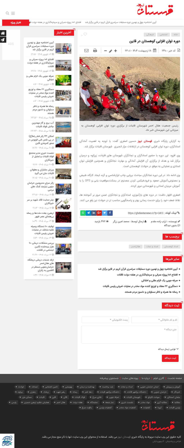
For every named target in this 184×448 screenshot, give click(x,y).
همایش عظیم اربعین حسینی (36, 402)
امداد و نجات (152, 247)
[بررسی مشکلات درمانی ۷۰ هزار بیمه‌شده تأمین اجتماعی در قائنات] (49, 249)
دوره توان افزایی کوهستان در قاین (154, 41)
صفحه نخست (175, 378)
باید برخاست (107, 386)
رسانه (75, 392)
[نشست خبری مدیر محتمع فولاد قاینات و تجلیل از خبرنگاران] (49, 159)
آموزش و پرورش (173, 386)
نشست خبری (127, 402)
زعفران (33, 392)
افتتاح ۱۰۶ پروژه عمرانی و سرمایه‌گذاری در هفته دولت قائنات (66, 22)
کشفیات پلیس (105, 407)
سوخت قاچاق (154, 397)
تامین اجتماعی (51, 386)
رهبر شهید (60, 392)
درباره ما (146, 378)
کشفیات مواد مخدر (127, 407)
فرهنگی (149, 35)
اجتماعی (163, 35)
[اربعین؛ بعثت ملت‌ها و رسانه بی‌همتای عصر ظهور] (49, 217)
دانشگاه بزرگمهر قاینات (109, 392)
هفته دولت (77, 402)
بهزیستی (68, 386)
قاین (54, 397)
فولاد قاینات (80, 397)
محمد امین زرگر (121, 221)
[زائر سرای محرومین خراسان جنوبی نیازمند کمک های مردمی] (49, 189)
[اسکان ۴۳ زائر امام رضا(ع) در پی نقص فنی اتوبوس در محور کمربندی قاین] (49, 142)
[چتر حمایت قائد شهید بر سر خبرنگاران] (49, 204)
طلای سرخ (97, 397)
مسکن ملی (27, 397)
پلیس (14, 402)
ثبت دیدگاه (170, 358)
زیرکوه (20, 392)
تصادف (35, 386)
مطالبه (177, 402)
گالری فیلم (158, 378)
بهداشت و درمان (87, 386)
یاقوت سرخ (87, 407)
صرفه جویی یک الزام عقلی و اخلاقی (159, 281)
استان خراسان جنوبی (149, 386)
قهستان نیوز (124, 437)
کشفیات (146, 407)
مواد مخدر (145, 402)
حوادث (21, 386)
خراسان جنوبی (160, 392)
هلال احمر (61, 402)
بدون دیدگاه (170, 225)
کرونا (160, 407)
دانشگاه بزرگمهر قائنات (136, 392)
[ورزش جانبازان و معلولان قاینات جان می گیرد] (49, 173)
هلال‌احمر (135, 247)
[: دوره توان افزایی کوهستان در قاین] (86, 50)
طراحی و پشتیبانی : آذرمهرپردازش (167, 441)
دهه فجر (88, 392)
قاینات (42, 397)
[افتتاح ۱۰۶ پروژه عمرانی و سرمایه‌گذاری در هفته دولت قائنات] (49, 65)
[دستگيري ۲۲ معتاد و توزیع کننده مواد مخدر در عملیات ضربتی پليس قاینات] (49, 95)
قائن (65, 397)
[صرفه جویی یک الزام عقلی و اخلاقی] (49, 80)
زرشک (46, 392)
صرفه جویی (114, 397)
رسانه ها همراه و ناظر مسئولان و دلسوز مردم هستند (151, 292)
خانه (176, 35)
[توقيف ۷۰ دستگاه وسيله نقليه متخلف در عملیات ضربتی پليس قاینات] (49, 232)
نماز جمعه (109, 402)
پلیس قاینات (174, 407)
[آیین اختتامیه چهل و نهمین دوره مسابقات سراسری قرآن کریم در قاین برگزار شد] (49, 48)
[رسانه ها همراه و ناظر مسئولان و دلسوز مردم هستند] (49, 112)
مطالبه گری (162, 402)
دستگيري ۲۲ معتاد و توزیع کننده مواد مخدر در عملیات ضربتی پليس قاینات (140, 286)
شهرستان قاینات (133, 397)
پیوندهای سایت (130, 378)
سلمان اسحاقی (173, 397)
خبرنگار (177, 392)
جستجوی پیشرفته (109, 378)
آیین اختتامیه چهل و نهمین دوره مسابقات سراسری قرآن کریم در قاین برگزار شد (133, 22)
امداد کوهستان (171, 247)
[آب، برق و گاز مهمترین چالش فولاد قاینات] (49, 127)
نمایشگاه (94, 402)
